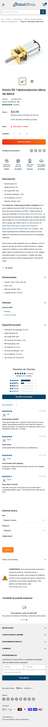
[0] (44, 4)
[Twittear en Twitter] (40, 150)
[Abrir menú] (3, 5)
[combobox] (21, 11)
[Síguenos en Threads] (33, 699)
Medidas (7, 311)
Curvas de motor (10, 315)
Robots (8, 19)
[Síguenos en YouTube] (20, 699)
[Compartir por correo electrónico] (44, 150)
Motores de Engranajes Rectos (9, 21)
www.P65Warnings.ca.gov (18, 587)
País (3, 515)
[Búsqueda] (43, 11)
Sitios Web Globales (8, 688)
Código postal (7, 536)
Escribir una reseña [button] (24, 397)
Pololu (5, 99)
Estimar (8, 550)
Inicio (2, 19)
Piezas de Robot (17, 19)
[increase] (27, 133)
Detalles (6, 169)
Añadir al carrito (24, 142)
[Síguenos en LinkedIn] (29, 699)
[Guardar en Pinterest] (35, 150)
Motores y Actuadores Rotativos (33, 19)
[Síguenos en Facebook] (3, 699)
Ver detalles (18, 169)
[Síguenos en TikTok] (25, 699)
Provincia (5, 526)
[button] (7, 105)
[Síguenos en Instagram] (12, 699)
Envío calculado (16, 119)
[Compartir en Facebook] (31, 150)
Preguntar (30, 169)
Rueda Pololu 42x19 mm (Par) (31, 214)
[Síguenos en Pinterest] (16, 699)
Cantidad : (6, 134)
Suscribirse (24, 678)
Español (27, 688)
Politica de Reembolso (10, 559)
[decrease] (13, 133)
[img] (7, 411)
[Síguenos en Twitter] (8, 699)
